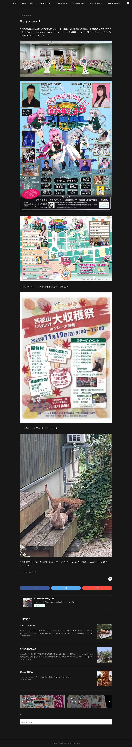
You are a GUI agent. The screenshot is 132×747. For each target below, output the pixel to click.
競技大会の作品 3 (96, 3)
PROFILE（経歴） (28, 3)
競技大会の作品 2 (79, 3)
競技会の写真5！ (27, 672)
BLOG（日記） (45, 3)
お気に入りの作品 (113, 3)
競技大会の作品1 (62, 3)
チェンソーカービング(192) (28, 572)
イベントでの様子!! (28, 625)
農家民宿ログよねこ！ (29, 649)
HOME (15, 3)
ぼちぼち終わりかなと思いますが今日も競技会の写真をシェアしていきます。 (47, 677)
